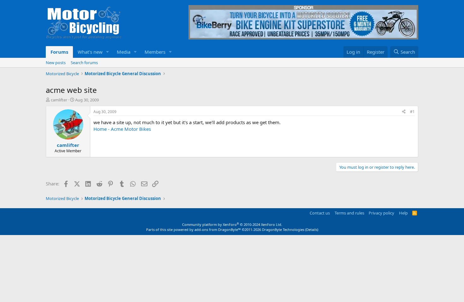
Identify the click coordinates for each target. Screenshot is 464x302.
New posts (56, 62)
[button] (107, 52)
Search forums (84, 62)
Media (123, 52)
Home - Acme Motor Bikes (122, 129)
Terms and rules (349, 213)
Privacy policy (381, 213)
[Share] (404, 112)
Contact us (320, 213)
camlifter (59, 100)
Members (155, 52)
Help (403, 213)
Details (311, 229)
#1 (412, 111)
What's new (90, 52)
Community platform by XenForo (232, 224)
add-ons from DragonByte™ (217, 229)
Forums (59, 52)
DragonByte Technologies (283, 229)
